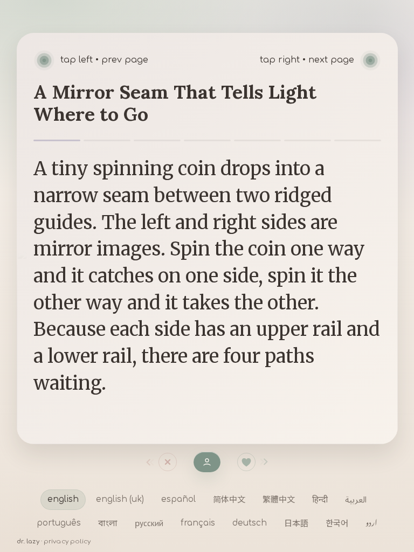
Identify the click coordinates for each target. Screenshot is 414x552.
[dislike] (147, 462)
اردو (371, 523)
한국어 (337, 523)
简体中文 (229, 499)
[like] (246, 462)
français (198, 523)
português (59, 523)
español (178, 499)
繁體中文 (279, 499)
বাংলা (108, 523)
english (63, 499)
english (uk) (120, 499)
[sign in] (207, 462)
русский (149, 523)
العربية (356, 499)
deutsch (249, 523)
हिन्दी (320, 499)
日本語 (296, 523)
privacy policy (67, 541)
